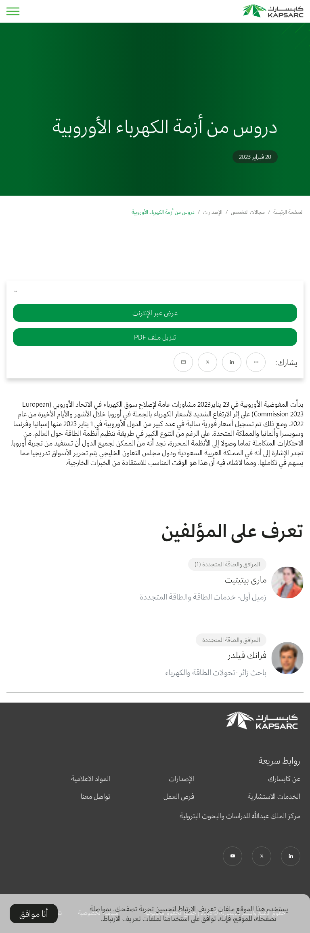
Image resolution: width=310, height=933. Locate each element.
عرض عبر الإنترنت (155, 313)
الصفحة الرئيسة (288, 212)
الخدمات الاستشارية (273, 796)
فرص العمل (178, 796)
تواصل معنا (95, 796)
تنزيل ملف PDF (155, 337)
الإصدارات (212, 212)
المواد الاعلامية (90, 779)
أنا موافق (33, 913)
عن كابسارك (284, 779)
